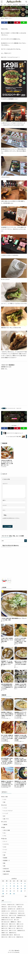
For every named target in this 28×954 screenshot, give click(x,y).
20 (24, 888)
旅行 (4, 816)
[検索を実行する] (25, 540)
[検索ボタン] (26, 1)
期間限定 (13, 921)
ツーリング (5, 813)
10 (14, 885)
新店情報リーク (6, 860)
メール (4, 505)
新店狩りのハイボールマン (7, 919)
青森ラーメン (12, 930)
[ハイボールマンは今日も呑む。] (14, 1)
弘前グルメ (21, 913)
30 (10, 893)
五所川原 (4, 908)
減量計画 (5, 824)
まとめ (4, 847)
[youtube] (17, 950)
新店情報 (5, 857)
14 (3, 888)
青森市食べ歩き (21, 930)
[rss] (18, 950)
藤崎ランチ (4, 928)
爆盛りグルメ (5, 926)
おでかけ (5, 805)
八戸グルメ (14, 911)
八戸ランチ (21, 911)
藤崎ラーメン (12, 928)
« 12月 (2, 896)
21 (3, 891)
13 (24, 885)
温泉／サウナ (6, 818)
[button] (4, 22)
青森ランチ (5, 930)
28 (3, 893)
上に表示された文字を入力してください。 (11, 518)
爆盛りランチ (13, 926)
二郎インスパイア (12, 906)
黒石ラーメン (12, 937)
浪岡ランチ (12, 924)
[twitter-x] (10, 950)
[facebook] (9, 950)
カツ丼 (4, 904)
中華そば (4, 906)
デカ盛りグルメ (10, 904)
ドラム (4, 835)
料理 (4, 802)
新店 (13, 917)
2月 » (26, 896)
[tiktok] (14, 950)
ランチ (4, 13)
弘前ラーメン (12, 915)
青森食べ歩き (12, 932)
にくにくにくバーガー (10, 13)
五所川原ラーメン (6, 911)
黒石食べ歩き (20, 937)
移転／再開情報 (6, 871)
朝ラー (16, 919)
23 (10, 891)
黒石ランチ (4, 937)
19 (21, 888)
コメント (5, 483)
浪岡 (19, 921)
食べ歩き (5, 838)
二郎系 (19, 906)
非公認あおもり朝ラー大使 (7, 934)
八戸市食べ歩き (13, 913)
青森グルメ (20, 928)
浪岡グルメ (5, 924)
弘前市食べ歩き (21, 915)
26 (21, 891)
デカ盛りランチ (19, 904)
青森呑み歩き (6, 874)
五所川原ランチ (20, 908)
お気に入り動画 (6, 830)
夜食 (4, 855)
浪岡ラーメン (20, 924)
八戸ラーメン (5, 913)
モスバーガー (17, 13)
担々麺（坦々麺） (6, 917)
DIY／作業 (5, 796)
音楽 (4, 827)
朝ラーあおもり (5, 921)
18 (17, 888)
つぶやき (5, 821)
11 (17, 885)
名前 (4, 500)
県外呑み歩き (6, 868)
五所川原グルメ (11, 908)
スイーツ (5, 841)
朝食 (4, 863)
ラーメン (5, 849)
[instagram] (12, 950)
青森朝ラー (5, 932)
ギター (4, 833)
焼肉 (4, 866)
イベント (5, 808)
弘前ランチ (5, 915)
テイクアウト (6, 844)
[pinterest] (15, 950)
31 (14, 893)
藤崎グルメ (20, 926)
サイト (4, 510)
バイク (4, 799)
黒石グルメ (17, 934)
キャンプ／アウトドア (8, 810)
